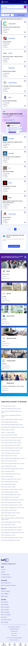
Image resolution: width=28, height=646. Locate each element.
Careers (3, 572)
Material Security (11, 338)
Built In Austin (4, 602)
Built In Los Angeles (6, 614)
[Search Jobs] (25, 6)
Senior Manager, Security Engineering (11, 156)
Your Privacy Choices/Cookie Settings (14, 637)
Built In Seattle (4, 622)
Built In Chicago (5, 609)
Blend (8, 271)
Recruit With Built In (6, 582)
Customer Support (5, 591)
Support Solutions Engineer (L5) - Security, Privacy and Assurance (13, 201)
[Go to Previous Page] (9, 229)
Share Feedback (5, 593)
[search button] (22, 2)
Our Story (3, 569)
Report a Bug (4, 596)
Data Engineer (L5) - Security (9, 186)
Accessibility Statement (14, 629)
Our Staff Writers (5, 574)
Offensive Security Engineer (9, 71)
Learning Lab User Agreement (14, 626)
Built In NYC (4, 617)
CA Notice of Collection (14, 639)
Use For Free (8, 120)
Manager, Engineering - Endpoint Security (12, 142)
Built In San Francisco (6, 619)
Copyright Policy (14, 631)
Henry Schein (10, 316)
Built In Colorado (5, 612)
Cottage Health (11, 360)
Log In (25, 2)
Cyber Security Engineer (8, 171)
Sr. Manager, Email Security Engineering (12, 86)
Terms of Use (14, 635)
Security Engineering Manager (10, 101)
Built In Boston (4, 604)
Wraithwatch (10, 383)
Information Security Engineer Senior (11, 27)
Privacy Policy (14, 633)
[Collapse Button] (25, 32)
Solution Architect (7, 217)
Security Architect (7, 42)
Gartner (9, 293)
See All (25, 257)
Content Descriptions (6, 577)
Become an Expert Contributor (8, 585)
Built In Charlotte (5, 607)
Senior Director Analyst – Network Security (13, 56)
